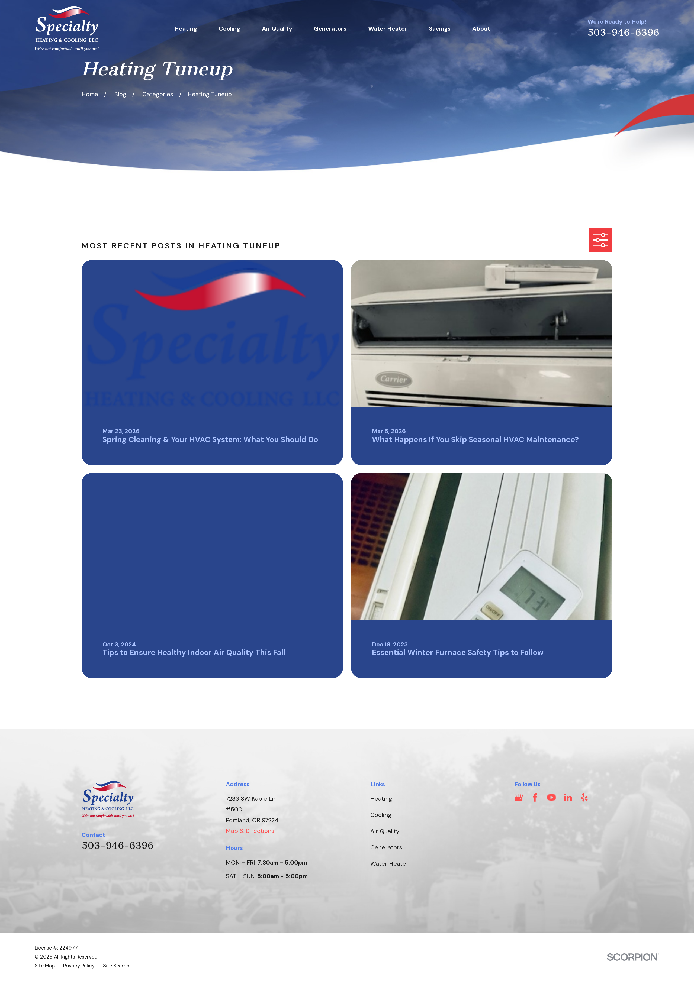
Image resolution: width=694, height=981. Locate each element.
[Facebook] (535, 797)
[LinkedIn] (568, 797)
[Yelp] (584, 797)
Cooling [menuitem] (229, 29)
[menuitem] (45, 965)
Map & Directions (250, 831)
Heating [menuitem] (185, 29)
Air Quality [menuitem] (277, 29)
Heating (381, 798)
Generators (386, 847)
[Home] (67, 28)
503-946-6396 (623, 32)
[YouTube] (551, 797)
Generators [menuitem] (330, 29)
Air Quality (384, 831)
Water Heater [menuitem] (387, 29)
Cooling (380, 815)
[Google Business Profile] (519, 797)
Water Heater (389, 863)
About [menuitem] (481, 29)
